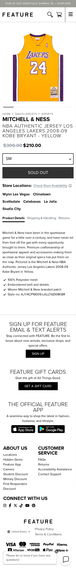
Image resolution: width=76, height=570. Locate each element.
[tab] (14, 219)
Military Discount (15, 479)
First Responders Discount (15, 486)
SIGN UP (38, 354)
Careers (8, 469)
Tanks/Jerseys (26, 114)
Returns (43, 464)
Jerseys (47, 114)
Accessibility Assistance (55, 469)
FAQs (42, 460)
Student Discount (15, 474)
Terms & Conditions (48, 534)
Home (6, 114)
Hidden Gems (12, 460)
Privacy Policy (44, 529)
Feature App (12, 464)
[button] (66, 560)
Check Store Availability (50, 186)
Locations (10, 455)
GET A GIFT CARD (38, 386)
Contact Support (49, 474)
